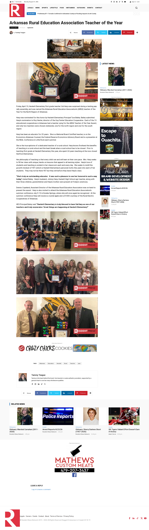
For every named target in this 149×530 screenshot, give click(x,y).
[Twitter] (122, 1)
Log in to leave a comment (41, 489)
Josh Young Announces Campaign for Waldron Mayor (55, 13)
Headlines (13, 27)
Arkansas (42, 363)
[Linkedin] (116, 1)
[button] (136, 8)
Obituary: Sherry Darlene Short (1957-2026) (120, 201)
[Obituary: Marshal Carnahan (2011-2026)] (116, 76)
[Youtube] (125, 1)
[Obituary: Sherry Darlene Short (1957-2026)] (105, 202)
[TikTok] (119, 1)
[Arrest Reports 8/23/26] (105, 190)
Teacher (72, 363)
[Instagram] (114, 1)
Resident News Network (107, 92)
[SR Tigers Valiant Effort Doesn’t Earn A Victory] (105, 214)
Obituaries (103, 87)
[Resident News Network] (17, 10)
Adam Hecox (112, 434)
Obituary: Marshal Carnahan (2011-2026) (116, 90)
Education (51, 363)
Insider (113, 186)
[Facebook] (111, 1)
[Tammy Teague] (11, 32)
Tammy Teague (20, 32)
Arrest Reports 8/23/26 (119, 188)
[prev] (134, 13)
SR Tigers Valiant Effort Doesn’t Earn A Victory (119, 213)
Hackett (59, 363)
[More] (137, 32)
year (79, 363)
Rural (65, 363)
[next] (138, 13)
